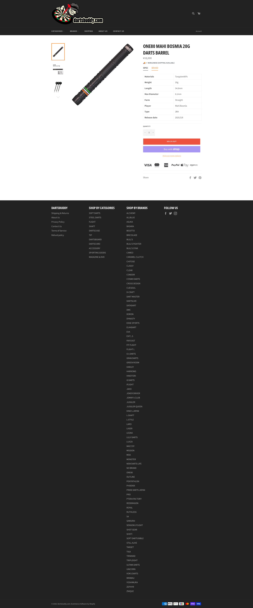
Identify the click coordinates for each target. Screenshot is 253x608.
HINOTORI (131, 375)
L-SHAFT (130, 415)
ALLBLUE (130, 217)
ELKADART (131, 327)
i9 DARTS (130, 380)
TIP (90, 235)
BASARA (130, 226)
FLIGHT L (130, 349)
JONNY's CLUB (133, 397)
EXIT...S (129, 336)
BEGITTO (130, 230)
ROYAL (129, 507)
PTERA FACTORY (134, 499)
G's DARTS (131, 354)
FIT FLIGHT (131, 345)
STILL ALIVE (131, 543)
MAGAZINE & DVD (96, 257)
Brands (74, 31)
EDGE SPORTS (132, 323)
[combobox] (193, 14)
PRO (128, 494)
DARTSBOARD (95, 239)
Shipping (88, 31)
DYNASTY (130, 318)
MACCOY (130, 446)
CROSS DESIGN (133, 283)
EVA (128, 332)
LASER (129, 428)
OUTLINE (130, 477)
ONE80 (129, 472)
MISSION (130, 450)
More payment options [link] (172, 156)
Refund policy (57, 235)
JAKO (129, 389)
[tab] (145, 69)
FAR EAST (130, 340)
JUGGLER (130, 402)
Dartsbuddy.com (64, 604)
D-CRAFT (130, 292)
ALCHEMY (130, 213)
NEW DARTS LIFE (134, 463)
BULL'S (129, 239)
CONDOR (130, 274)
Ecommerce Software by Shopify (83, 604)
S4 (127, 516)
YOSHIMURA (132, 582)
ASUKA (129, 222)
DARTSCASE (94, 230)
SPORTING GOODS (97, 252)
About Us (103, 31)
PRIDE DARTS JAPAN (135, 490)
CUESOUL (131, 288)
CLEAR (129, 270)
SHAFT (92, 226)
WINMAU (130, 578)
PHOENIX (130, 485)
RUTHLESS (131, 512)
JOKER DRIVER (133, 393)
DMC (128, 310)
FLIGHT (92, 222)
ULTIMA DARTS (133, 565)
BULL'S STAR (132, 248)
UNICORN (130, 569)
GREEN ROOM (132, 362)
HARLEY (130, 367)
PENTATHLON (132, 481)
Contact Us (118, 31)
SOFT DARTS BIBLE (135, 538)
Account (199, 31)
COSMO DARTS (133, 279)
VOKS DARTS (132, 573)
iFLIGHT (130, 384)
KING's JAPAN (132, 411)
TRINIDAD (130, 556)
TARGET (130, 547)
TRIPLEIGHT (132, 560)
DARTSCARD (94, 244)
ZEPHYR (130, 587)
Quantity (146, 126)
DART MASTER (133, 296)
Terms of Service (58, 230)
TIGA (128, 551)
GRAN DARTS (132, 358)
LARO (129, 424)
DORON (129, 314)
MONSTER (131, 459)
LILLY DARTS (132, 437)
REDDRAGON (132, 503)
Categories (57, 31)
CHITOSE (130, 261)
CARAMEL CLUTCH (134, 257)
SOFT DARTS (94, 213)
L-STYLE (130, 419)
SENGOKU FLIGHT (134, 525)
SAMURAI (130, 521)
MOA (128, 455)
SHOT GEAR (131, 529)
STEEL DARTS (95, 217)
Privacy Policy (57, 222)
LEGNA (129, 433)
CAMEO (129, 252)
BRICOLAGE (131, 235)
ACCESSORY (94, 248)
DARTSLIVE (131, 301)
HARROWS (131, 371)
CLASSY (129, 266)
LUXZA (129, 441)
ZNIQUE (130, 591)
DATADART (131, 305)
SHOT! (129, 534)
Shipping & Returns (60, 213)
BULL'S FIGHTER (133, 244)
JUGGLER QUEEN (134, 406)
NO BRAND (131, 468)
